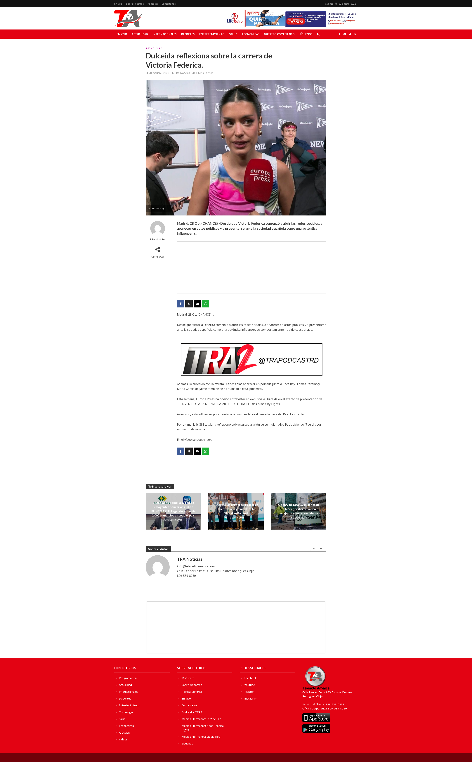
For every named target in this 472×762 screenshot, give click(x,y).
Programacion (128, 678)
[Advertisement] (251, 267)
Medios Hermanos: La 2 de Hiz (201, 719)
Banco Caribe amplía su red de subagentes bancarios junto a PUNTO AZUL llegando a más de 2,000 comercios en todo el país (173, 509)
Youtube (249, 685)
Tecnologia (154, 48)
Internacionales (164, 34)
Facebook (250, 678)
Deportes (188, 34)
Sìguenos (187, 743)
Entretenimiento (211, 34)
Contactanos (169, 3)
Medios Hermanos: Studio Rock (201, 736)
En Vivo (118, 3)
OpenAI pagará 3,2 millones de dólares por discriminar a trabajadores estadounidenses (298, 509)
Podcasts (153, 3)
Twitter (249, 691)
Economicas (250, 34)
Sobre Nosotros (135, 3)
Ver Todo (318, 548)
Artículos (124, 732)
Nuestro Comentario (279, 34)
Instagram (250, 698)
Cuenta (329, 3)
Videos (123, 739)
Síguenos (305, 34)
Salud (233, 34)
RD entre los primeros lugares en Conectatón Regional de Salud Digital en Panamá (236, 509)
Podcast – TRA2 (192, 712)
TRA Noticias (182, 73)
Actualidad (140, 34)
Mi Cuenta (188, 678)
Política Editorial (192, 691)
